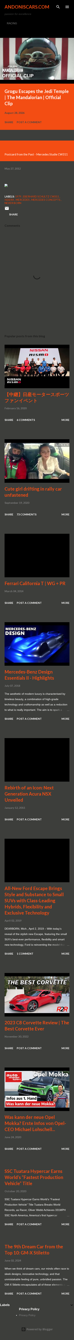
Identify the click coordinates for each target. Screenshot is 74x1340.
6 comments (26, 419)
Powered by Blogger (39, 1329)
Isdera (10, 199)
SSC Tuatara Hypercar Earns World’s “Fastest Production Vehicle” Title (34, 1177)
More (65, 419)
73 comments (26, 514)
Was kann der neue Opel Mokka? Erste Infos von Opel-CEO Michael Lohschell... (35, 1123)
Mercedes (23, 199)
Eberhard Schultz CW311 (41, 196)
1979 (18, 196)
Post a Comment (29, 122)
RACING (12, 23)
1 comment (25, 953)
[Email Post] (7, 209)
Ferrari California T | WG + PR (35, 583)
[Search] (58, 7)
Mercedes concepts (46, 199)
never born (13, 203)
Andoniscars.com (27, 7)
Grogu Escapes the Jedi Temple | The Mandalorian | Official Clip (37, 97)
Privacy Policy (27, 1315)
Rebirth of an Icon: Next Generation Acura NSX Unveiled (29, 794)
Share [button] (9, 122)
